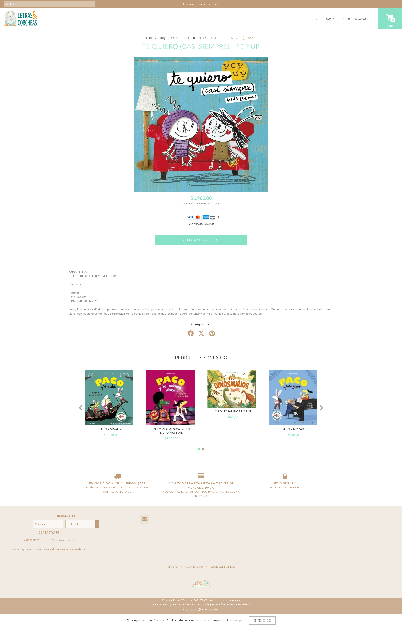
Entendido (262, 620)
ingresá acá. (213, 604)
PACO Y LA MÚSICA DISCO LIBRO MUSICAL (171, 430)
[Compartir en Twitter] (201, 333)
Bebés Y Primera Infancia (187, 38)
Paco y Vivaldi (110, 429)
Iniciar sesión (211, 4)
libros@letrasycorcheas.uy (60, 540)
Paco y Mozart (294, 429)
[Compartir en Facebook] (191, 333)
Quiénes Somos (356, 18)
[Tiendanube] (201, 610)
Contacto (333, 18)
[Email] (144, 519)
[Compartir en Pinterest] (212, 333)
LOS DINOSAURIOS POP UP (233, 411)
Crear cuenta (194, 4)
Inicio (316, 18)
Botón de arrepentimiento (236, 604)
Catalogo (161, 38)
